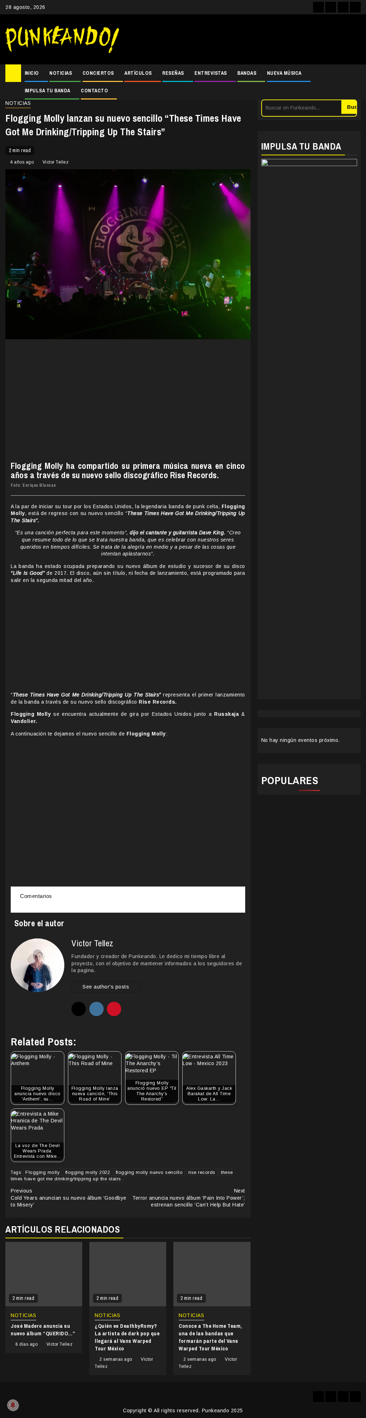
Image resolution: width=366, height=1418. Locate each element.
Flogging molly (42, 1172)
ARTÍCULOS (138, 73)
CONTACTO (94, 90)
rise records (202, 1172)
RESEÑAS (173, 73)
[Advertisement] (243, 39)
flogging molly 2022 (87, 1172)
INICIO (32, 73)
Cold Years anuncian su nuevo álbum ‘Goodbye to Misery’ (69, 1198)
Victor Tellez (56, 162)
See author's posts (106, 987)
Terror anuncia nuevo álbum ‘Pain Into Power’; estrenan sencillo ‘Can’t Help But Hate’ (188, 1198)
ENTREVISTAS (210, 73)
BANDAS (246, 73)
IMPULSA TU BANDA (47, 90)
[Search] (355, 82)
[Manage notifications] (13, 1405)
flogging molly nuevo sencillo (149, 1172)
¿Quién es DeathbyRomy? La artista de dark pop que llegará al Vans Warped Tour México (127, 1337)
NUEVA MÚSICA (284, 73)
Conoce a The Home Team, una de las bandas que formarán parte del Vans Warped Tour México (210, 1337)
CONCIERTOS (98, 73)
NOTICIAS (60, 73)
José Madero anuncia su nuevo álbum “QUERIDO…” (43, 1329)
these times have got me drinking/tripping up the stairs (122, 1175)
